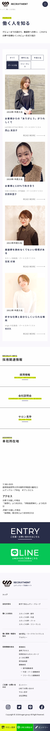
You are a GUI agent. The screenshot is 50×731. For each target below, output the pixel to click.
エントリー (23, 685)
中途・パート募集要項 (31, 672)
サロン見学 (23, 692)
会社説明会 (23, 695)
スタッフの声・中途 (26, 617)
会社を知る (6, 604)
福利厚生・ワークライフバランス (31, 634)
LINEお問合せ (26, 727)
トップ (2, 9)
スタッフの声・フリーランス (30, 624)
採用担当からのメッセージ (29, 654)
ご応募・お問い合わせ (9, 685)
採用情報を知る (8, 647)
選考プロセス (24, 650)
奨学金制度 (23, 661)
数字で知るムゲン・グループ (29, 604)
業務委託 (22, 647)
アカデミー (23, 637)
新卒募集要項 (28, 668)
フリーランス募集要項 (31, 675)
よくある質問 (24, 657)
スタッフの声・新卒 (26, 613)
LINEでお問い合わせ (26, 688)
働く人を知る (7, 613)
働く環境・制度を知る (9, 634)
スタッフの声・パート (27, 620)
